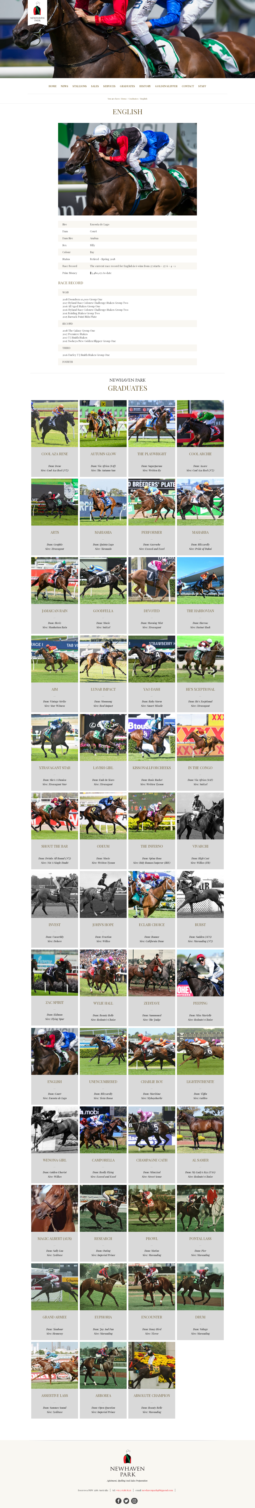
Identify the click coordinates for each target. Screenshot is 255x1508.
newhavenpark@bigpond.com (157, 1490)
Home (53, 86)
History (145, 86)
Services (109, 86)
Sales (95, 86)
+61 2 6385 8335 (123, 1490)
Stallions (80, 86)
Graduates (127, 86)
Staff (202, 86)
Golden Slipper (166, 86)
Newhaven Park (38, 13)
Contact (188, 86)
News (64, 86)
